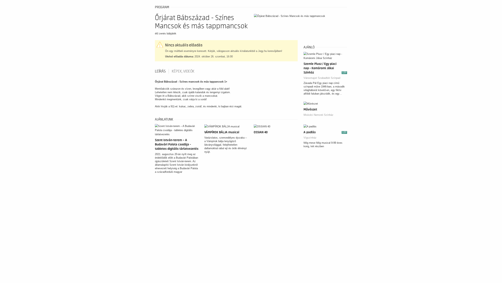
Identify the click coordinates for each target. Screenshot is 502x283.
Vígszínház (310, 137)
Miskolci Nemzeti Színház (318, 114)
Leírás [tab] (160, 71)
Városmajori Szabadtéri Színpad (322, 77)
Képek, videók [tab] (183, 71)
